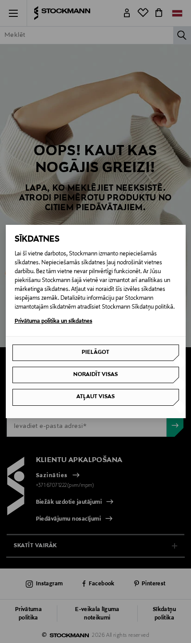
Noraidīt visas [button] (95, 375)
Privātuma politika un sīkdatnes (53, 321)
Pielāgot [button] (95, 352)
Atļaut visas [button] (95, 397)
